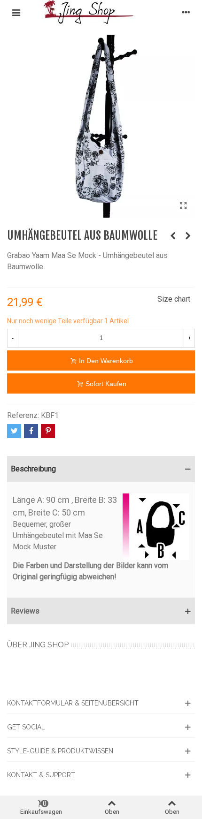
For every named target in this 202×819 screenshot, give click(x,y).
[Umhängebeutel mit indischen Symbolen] (173, 236)
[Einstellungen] (186, 12)
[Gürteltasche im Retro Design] (188, 236)
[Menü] (16, 12)
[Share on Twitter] (14, 431)
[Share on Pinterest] (48, 431)
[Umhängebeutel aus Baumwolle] (183, 206)
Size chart (173, 299)
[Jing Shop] (101, 12)
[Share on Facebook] (31, 431)
